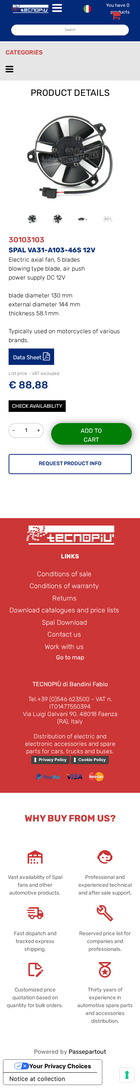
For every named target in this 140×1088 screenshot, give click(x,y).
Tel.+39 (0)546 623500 (59, 699)
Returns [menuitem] (64, 598)
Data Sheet (28, 357)
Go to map (70, 657)
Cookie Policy (92, 759)
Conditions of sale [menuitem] (64, 574)
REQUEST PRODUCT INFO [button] (70, 463)
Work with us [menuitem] (64, 647)
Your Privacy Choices (60, 1066)
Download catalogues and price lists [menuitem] (64, 610)
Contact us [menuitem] (64, 634)
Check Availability (37, 406)
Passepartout (87, 1051)
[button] (70, 156)
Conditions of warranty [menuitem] (64, 586)
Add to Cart (91, 435)
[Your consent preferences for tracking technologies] (127, 1075)
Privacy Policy (52, 759)
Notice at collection (37, 1078)
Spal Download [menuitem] (64, 622)
